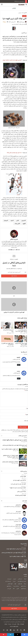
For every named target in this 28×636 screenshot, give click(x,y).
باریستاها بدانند (8, 581)
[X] (15, 250)
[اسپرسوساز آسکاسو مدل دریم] (7, 325)
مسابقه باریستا (16, 586)
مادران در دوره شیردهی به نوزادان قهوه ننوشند (14, 440)
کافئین (18, 588)
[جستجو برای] (26, 5)
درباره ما (9, 624)
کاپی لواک (17, 224)
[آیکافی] (14, 8)
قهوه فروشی (18, 525)
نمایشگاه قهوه (23, 588)
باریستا (14, 581)
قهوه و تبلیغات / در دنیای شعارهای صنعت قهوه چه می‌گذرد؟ (10, 456)
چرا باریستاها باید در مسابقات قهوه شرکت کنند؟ (21, 330)
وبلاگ (18, 624)
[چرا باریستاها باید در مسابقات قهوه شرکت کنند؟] (21, 325)
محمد (18, 371)
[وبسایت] (19, 250)
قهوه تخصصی (10, 583)
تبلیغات (5, 624)
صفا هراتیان (18, 505)
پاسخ (19, 365)
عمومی (19, 13)
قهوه (24, 224)
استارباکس (20, 579)
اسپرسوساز (9, 579)
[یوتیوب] (11, 250)
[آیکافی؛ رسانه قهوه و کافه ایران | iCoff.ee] (18, 4)
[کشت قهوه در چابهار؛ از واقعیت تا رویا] (23, 451)
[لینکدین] (13, 250)
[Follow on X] (18, 22)
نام (27, 408)
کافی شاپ (9, 588)
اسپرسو (14, 579)
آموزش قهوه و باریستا (14, 626)
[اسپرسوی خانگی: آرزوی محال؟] (23, 565)
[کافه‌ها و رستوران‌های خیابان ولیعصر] (23, 464)
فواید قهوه (20, 583)
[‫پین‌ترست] (9, 250)
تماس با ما (14, 624)
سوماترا (5, 221)
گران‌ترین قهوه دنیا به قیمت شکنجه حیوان (12, 60)
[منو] (2, 5)
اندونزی (23, 221)
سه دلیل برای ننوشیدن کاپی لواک (14, 152)
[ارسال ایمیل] (17, 22)
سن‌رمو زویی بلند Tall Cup (19, 1)
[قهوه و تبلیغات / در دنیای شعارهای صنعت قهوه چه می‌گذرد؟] (23, 457)
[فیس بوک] (17, 250)
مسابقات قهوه (23, 586)
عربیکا (25, 583)
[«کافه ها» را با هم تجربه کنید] (14, 567)
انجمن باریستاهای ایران (22, 581)
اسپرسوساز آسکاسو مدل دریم (8, 330)
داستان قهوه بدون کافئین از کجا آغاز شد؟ (7, 344)
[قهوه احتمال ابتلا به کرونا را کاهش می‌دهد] (21, 338)
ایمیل (26, 414)
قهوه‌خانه (24, 13)
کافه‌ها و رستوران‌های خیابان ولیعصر (10, 462)
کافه (14, 588)
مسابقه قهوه (9, 586)
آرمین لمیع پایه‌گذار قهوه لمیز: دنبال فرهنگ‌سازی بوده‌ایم (15, 445)
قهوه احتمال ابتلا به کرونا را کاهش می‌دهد (21, 344)
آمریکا (25, 579)
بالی (17, 221)
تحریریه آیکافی (22, 22)
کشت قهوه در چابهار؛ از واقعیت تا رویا (10, 449)
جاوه (12, 221)
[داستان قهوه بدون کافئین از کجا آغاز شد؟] (7, 338)
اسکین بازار (18, 511)
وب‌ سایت (26, 420)
